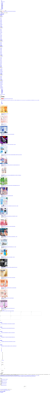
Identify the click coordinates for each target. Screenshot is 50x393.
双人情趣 (1, 331)
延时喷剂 (4, 11)
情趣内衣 (15, 11)
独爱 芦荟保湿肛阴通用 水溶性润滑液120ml (5, 185)
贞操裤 (9, 332)
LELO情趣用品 (16, 375)
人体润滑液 (4, 94)
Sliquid (23, 375)
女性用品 (1, 26)
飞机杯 (3, 11)
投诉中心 (2, 7)
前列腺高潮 (1, 24)
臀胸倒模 (1, 21)
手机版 (1, 389)
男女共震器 (4, 332)
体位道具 (2, 332)
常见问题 (4, 385)
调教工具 (1, 60)
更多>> (2, 16)
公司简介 (3, 389)
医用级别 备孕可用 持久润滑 (14, 267)
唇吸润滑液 (1, 69)
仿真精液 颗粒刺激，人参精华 (14, 236)
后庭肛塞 (14, 332)
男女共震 (1, 57)
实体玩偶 (6, 11)
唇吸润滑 (4, 341)
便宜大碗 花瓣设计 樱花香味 (10, 195)
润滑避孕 (1, 340)
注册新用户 (7, 379)
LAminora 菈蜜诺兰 (27, 375)
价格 (1, 102)
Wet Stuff (22, 375)
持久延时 (13, 341)
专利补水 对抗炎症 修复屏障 (12, 277)
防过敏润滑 (7, 341)
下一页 (3, 310)
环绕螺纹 (11, 341)
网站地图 (5, 389)
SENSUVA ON (19, 375)
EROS (11, 375)
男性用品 (1, 15)
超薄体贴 (9, 341)
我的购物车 (1, 350)
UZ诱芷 (10, 375)
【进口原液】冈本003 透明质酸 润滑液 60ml (5, 308)
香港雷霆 (2, 375)
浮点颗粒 (14, 341)
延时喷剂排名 (1, 82)
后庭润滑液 (1, 70)
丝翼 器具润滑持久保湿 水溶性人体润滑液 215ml (5, 144)
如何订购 (2, 379)
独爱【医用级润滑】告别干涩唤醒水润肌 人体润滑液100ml (6, 267)
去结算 (0, 392)
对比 (6, 176)
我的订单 (2, 4)
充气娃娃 (1, 22)
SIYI (24, 375)
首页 (1, 0)
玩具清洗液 (1, 72)
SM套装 (1, 59)
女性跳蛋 (13, 11)
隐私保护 (6, 382)
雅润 (29, 375)
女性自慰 (8, 11)
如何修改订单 (4, 379)
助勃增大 (1, 44)
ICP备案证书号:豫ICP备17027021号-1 (6, 390)
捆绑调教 (6, 332)
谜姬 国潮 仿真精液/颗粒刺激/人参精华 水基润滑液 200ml (6, 236)
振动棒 (11, 11)
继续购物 (2, 392)
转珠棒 (1, 93)
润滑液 (1, 66)
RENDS (4, 375)
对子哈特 (7, 375)
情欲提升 (1, 43)
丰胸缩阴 (1, 73)
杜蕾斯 (14, 375)
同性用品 (1, 58)
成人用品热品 (1, 81)
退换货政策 (4, 382)
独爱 (33, 375)
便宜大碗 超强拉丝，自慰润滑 (13, 144)
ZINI (5, 375)
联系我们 (2, 385)
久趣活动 (1, 79)
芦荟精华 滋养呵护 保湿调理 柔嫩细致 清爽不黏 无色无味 (14, 185)
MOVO (13, 375)
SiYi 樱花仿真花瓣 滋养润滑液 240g (4, 195)
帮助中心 (2, 6)
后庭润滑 (5, 341)
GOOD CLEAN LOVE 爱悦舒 (36, 375)
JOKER (8, 375)
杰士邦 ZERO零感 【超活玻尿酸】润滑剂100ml (5, 277)
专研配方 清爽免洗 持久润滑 (11, 308)
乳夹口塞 (10, 332)
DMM (0, 375)
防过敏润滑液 (1, 71)
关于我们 (5, 385)
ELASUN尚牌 (31, 375)
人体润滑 (2, 341)
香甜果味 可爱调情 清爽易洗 (12, 226)
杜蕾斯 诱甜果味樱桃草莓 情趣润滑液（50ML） (5, 226)
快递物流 (2, 382)
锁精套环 (1, 23)
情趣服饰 (1, 45)
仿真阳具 (10, 11)
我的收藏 (2, 5)
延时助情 (2, 90)
